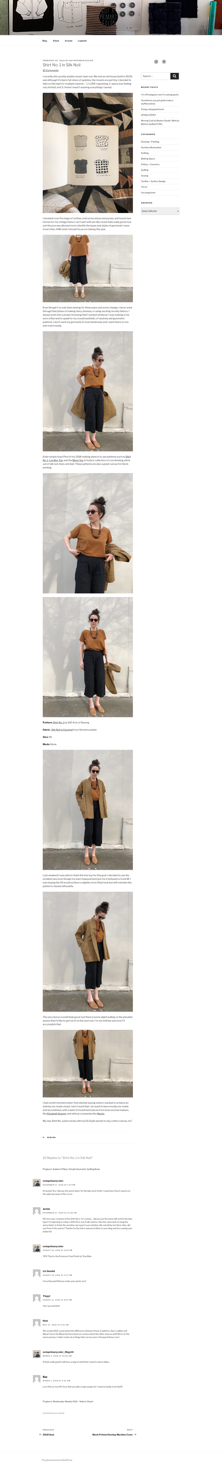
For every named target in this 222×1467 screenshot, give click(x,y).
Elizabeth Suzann (56, 1113)
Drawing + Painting (150, 141)
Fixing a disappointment (152, 109)
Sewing (51, 1137)
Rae (45, 1376)
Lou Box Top (56, 460)
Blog (44, 40)
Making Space (148, 158)
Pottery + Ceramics (150, 164)
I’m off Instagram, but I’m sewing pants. (160, 94)
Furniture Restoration (151, 147)
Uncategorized (148, 192)
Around (68, 40)
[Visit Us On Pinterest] (164, 63)
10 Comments (50, 70)
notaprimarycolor (81, 60)
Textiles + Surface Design (153, 181)
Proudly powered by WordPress (57, 1460)
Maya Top (77, 460)
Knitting (145, 153)
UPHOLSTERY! (148, 115)
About (56, 40)
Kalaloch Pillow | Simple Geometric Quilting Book (76, 1169)
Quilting (144, 170)
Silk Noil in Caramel (62, 729)
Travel (144, 187)
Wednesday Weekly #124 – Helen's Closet (73, 1401)
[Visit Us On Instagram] (156, 63)
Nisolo (100, 1113)
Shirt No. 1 (58, 722)
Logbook (82, 40)
